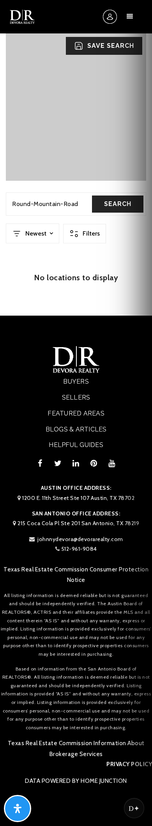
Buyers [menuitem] (76, 381)
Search (117, 204)
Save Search (110, 45)
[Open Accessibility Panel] (17, 808)
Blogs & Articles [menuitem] (76, 429)
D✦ (134, 808)
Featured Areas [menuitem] (76, 413)
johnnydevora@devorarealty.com (80, 539)
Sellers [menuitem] (76, 397)
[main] (76, 158)
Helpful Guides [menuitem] (76, 445)
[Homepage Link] (22, 16)
